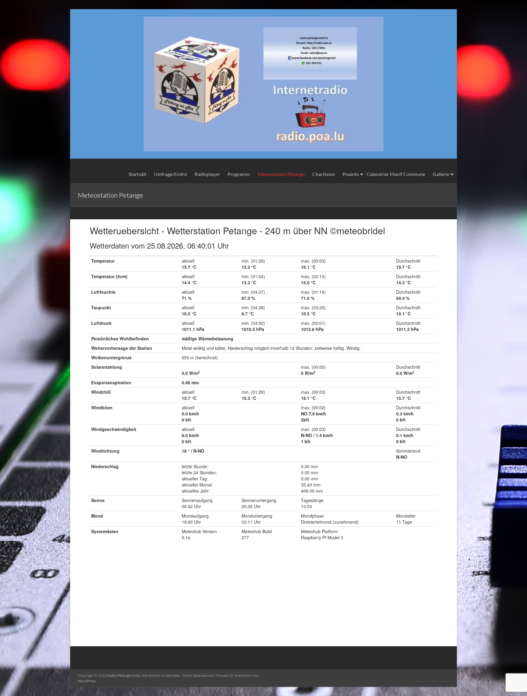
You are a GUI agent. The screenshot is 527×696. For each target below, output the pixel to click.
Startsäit (137, 174)
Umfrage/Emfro (170, 174)
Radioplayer (207, 174)
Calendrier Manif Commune (396, 174)
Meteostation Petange (281, 174)
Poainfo (350, 174)
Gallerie (441, 174)
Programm (239, 174)
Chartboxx (323, 174)
